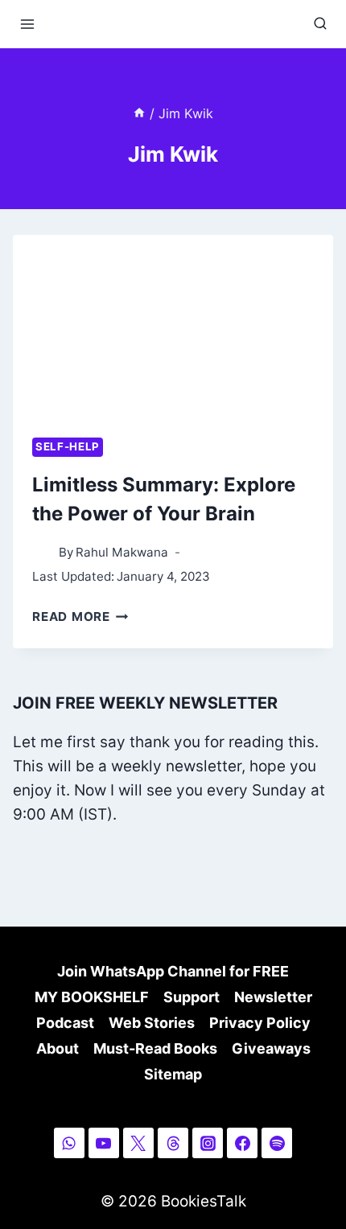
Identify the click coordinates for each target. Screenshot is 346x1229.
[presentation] (173, 325)
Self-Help (67, 446)
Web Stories (152, 1022)
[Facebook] (242, 1143)
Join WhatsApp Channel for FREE (173, 971)
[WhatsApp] (69, 1143)
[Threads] (173, 1143)
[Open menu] (28, 23)
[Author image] (42, 553)
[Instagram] (207, 1143)
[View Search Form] (320, 24)
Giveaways (271, 1048)
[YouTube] (104, 1143)
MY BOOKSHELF (92, 997)
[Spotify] (277, 1143)
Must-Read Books (155, 1048)
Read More (80, 616)
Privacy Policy (260, 1022)
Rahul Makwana (122, 552)
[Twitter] (138, 1143)
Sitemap (173, 1074)
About (57, 1048)
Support (191, 997)
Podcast (65, 1022)
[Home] (139, 113)
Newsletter (273, 997)
